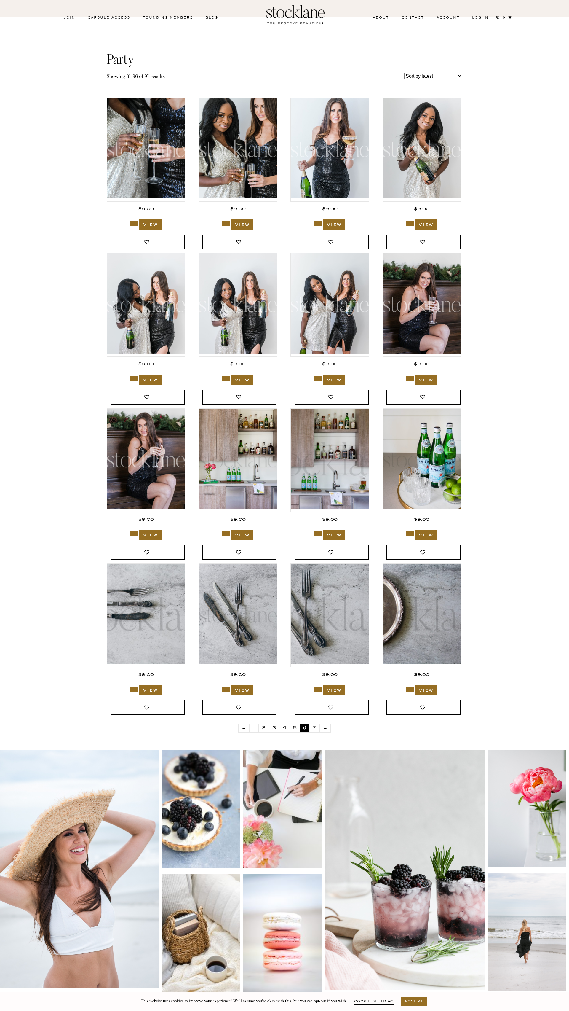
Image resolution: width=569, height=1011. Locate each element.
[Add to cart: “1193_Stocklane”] (410, 378)
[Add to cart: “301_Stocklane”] (134, 689)
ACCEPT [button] (414, 1001)
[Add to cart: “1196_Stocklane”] (134, 378)
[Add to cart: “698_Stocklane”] (318, 533)
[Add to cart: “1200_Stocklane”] (134, 223)
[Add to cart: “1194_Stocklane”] (318, 378)
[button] (148, 242)
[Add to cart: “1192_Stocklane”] (134, 533)
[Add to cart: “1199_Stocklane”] (226, 223)
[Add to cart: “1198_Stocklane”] (318, 223)
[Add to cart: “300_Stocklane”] (226, 689)
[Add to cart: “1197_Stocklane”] (410, 223)
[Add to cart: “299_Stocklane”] (318, 689)
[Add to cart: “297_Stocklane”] (410, 689)
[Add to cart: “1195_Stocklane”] (226, 378)
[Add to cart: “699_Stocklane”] (226, 533)
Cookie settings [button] (374, 1001)
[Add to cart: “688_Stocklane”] (410, 533)
